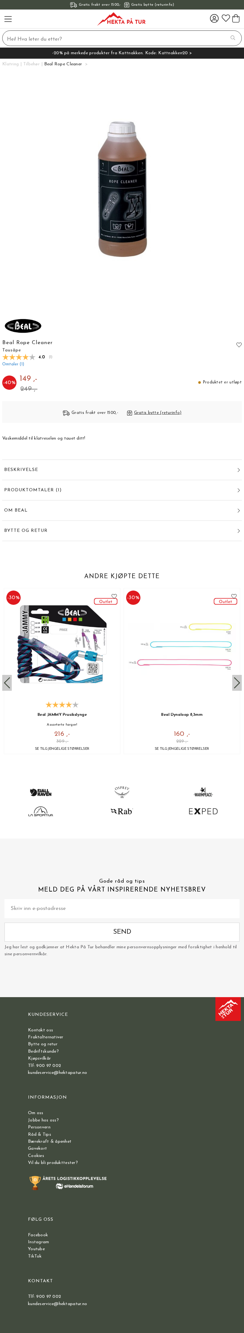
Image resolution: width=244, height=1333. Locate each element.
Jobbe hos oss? (43, 1120)
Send (122, 932)
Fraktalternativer (46, 1037)
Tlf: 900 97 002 (44, 1065)
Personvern (39, 1127)
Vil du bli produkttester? (53, 1162)
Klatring (10, 64)
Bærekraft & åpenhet (49, 1141)
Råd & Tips (39, 1134)
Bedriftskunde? (43, 1051)
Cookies (36, 1155)
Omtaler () (13, 364)
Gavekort (37, 1148)
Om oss (36, 1113)
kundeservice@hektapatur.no (57, 1072)
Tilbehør (31, 64)
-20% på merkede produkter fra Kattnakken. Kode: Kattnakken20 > (122, 53)
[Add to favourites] (239, 345)
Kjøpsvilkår (39, 1058)
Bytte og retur (43, 1044)
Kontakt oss (40, 1030)
